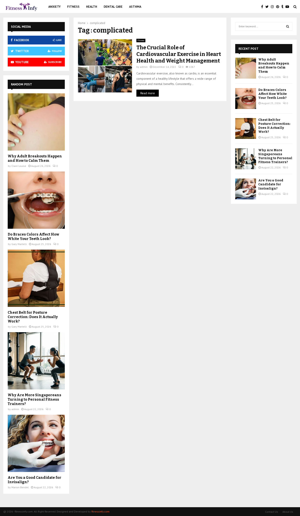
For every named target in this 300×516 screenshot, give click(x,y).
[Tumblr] (283, 6)
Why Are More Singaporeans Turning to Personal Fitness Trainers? (34, 399)
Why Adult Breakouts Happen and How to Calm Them (35, 158)
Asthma (135, 7)
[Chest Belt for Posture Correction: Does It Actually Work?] (36, 278)
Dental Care (113, 7)
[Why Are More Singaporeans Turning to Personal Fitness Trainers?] (36, 360)
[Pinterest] (278, 6)
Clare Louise (18, 166)
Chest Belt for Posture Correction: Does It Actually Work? (33, 316)
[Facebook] (263, 6)
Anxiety (54, 7)
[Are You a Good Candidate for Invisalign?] (36, 443)
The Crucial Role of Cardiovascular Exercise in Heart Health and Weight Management (178, 54)
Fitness (73, 7)
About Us (287, 511)
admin (144, 66)
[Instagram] (273, 6)
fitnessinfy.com (100, 511)
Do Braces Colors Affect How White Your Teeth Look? (33, 236)
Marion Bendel (20, 487)
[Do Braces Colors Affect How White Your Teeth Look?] (36, 200)
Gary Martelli (19, 244)
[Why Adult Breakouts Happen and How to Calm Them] (36, 122)
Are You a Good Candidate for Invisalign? (270, 184)
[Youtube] (288, 6)
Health (91, 7)
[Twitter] (268, 6)
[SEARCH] (287, 26)
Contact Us (271, 511)
